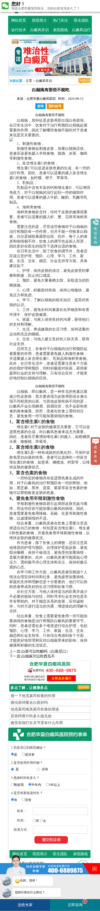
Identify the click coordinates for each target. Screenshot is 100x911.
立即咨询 (77, 903)
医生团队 (81, 20)
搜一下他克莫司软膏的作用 (33, 696)
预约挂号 (55, 106)
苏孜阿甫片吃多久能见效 (31, 716)
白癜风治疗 (81, 30)
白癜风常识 (39, 30)
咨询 (40, 106)
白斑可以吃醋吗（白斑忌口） (45, 651)
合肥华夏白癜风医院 (41, 98)
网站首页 (18, 20)
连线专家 (25, 905)
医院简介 (39, 20)
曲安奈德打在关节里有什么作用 (37, 723)
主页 (29, 81)
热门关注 (60, 20)
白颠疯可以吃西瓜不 (38, 656)
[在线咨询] (84, 81)
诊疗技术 (18, 30)
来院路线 (60, 30)
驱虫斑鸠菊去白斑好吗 (29, 702)
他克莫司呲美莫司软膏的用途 (35, 709)
